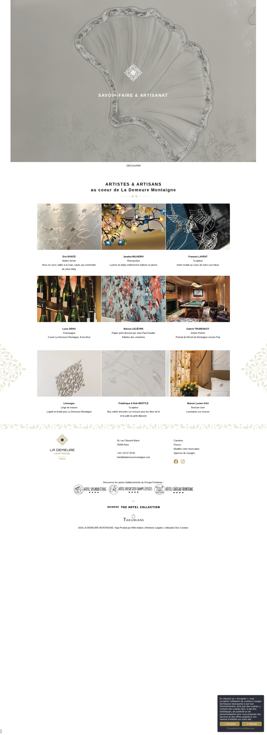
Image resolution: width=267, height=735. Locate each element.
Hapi (116, 527)
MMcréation (137, 527)
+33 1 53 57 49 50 (126, 453)
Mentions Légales (154, 527)
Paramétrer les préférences (240, 728)
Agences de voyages (185, 453)
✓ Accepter (230, 724)
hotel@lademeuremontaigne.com (133, 457)
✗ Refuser (252, 724)
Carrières (178, 440)
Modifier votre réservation (186, 449)
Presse (177, 444)
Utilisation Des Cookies (176, 527)
